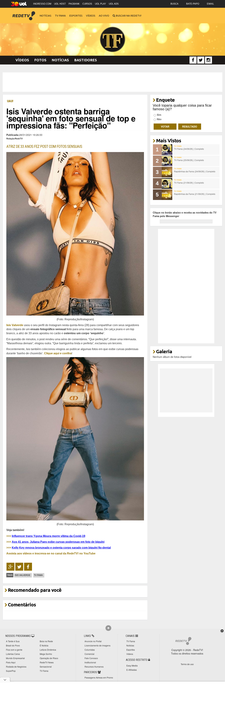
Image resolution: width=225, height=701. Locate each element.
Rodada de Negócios (16, 666)
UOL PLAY (100, 3)
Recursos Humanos (94, 666)
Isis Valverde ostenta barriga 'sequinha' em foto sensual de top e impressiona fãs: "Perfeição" (70, 118)
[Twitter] (200, 60)
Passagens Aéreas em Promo (99, 677)
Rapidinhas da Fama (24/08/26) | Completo (194, 171)
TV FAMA (38, 575)
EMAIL (210, 3)
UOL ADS (114, 3)
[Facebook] (193, 60)
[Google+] (10, 567)
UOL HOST (60, 3)
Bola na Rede (46, 641)
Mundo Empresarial (15, 658)
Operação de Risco (49, 658)
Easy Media (132, 665)
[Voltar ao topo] (108, 628)
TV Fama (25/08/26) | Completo (189, 160)
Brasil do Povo (13, 645)
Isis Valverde (22, 575)
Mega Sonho (46, 653)
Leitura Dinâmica (48, 649)
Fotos (40, 60)
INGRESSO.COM (42, 3)
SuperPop (11, 670)
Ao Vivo (104, 15)
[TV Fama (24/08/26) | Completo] (167, 149)
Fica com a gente (14, 649)
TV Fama (60, 15)
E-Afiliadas (131, 669)
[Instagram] (208, 60)
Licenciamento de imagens (97, 645)
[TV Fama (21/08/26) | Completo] (167, 183)
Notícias (45, 15)
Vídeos (90, 15)
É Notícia (44, 645)
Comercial (89, 653)
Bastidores (85, 60)
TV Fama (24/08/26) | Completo (189, 148)
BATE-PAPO (192, 3)
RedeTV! (24, 13)
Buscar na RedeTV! (128, 15)
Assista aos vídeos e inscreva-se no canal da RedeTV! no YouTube (50, 553)
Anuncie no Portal (93, 641)
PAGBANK (74, 3)
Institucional (90, 662)
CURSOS (87, 3)
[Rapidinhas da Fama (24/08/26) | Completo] (167, 172)
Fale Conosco (91, 658)
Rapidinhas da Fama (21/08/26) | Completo (194, 193)
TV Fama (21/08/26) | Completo (189, 182)
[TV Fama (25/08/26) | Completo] (167, 161)
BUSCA (174, 3)
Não (159, 119)
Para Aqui (10, 662)
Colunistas (90, 649)
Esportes (75, 15)
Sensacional (46, 666)
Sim (159, 114)
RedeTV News (47, 662)
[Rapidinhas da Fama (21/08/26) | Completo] (167, 194)
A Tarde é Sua (13, 641)
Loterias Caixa (13, 653)
